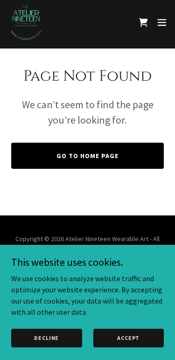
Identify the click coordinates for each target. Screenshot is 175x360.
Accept (128, 337)
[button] (162, 22)
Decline (46, 337)
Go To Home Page (87, 156)
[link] (26, 22)
